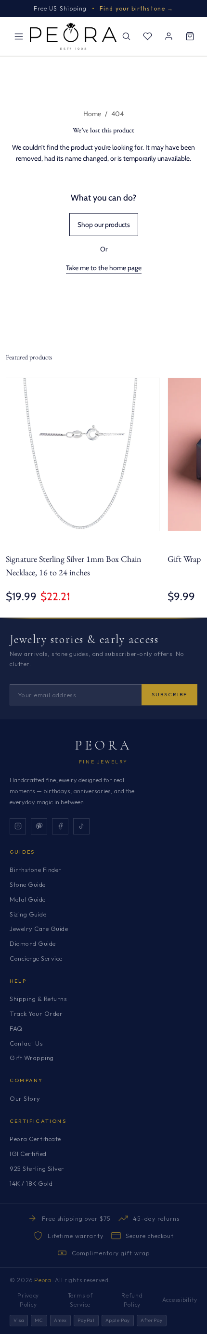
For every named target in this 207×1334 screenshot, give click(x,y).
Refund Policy (131, 1300)
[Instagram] (18, 826)
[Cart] (189, 36)
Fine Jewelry (103, 762)
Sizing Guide (28, 914)
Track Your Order (36, 1013)
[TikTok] (81, 826)
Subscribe (169, 694)
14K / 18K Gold (31, 1183)
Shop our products (104, 224)
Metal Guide (28, 899)
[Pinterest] (39, 826)
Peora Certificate (35, 1139)
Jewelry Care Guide (39, 928)
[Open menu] (19, 36)
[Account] (168, 36)
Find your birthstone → (136, 8)
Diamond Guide (33, 943)
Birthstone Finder (36, 869)
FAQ (16, 1028)
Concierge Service (36, 958)
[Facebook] (60, 826)
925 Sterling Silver (37, 1168)
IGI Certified (28, 1153)
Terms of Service (80, 1300)
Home (92, 113)
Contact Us (26, 1043)
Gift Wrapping (32, 1057)
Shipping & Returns (38, 998)
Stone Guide (28, 884)
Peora (104, 745)
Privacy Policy (28, 1300)
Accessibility (179, 1299)
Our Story (25, 1098)
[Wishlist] (147, 36)
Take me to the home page (104, 267)
